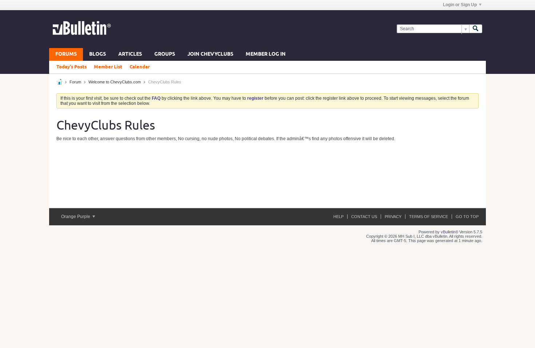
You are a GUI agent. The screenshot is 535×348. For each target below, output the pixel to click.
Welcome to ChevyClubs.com (114, 82)
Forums (66, 54)
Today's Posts (71, 67)
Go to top (467, 216)
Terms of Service (428, 216)
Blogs (97, 54)
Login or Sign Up (460, 4)
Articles (130, 54)
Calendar (140, 67)
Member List (108, 67)
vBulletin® (449, 232)
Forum (75, 82)
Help (338, 216)
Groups (164, 54)
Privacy (393, 216)
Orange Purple (76, 216)
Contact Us (364, 216)
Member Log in (266, 54)
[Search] (475, 28)
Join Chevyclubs (210, 54)
